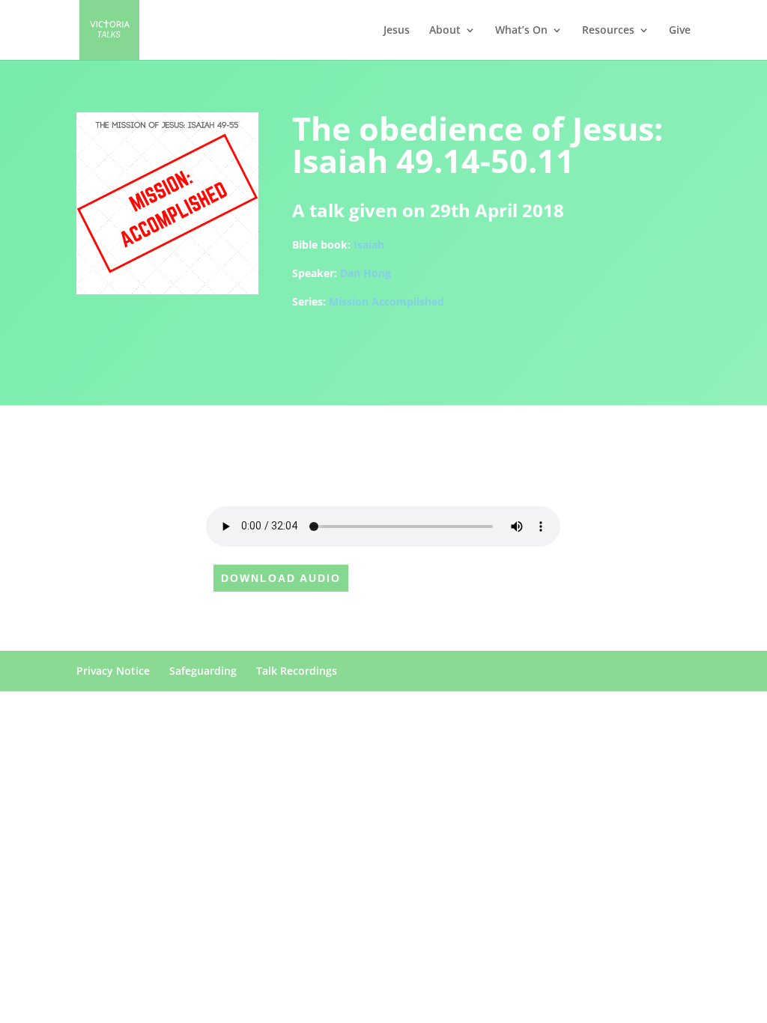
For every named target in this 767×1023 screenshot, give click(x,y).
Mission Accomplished (386, 301)
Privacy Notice (113, 671)
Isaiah (369, 244)
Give (680, 31)
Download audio (281, 578)
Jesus (397, 31)
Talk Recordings (296, 671)
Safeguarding (203, 671)
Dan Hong (365, 273)
